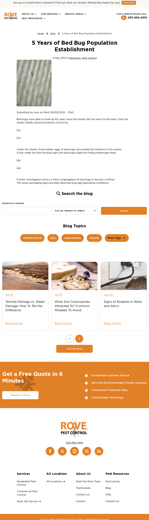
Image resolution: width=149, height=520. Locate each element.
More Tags (114, 237)
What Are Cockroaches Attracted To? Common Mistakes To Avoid (72, 306)
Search (124, 211)
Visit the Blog (74, 348)
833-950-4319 (137, 17)
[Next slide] (79, 339)
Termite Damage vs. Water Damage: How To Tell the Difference (25, 306)
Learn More (128, 3)
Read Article (14, 323)
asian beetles (72, 237)
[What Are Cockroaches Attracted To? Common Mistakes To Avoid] (74, 276)
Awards (94, 237)
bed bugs (75, 58)
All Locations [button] (54, 481)
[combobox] (75, 211)
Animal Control (32, 237)
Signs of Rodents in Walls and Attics (123, 304)
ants (53, 237)
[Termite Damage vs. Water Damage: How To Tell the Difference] (25, 276)
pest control (89, 58)
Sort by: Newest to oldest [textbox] (70, 210)
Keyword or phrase (13, 203)
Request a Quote (20, 395)
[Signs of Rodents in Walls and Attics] (124, 276)
